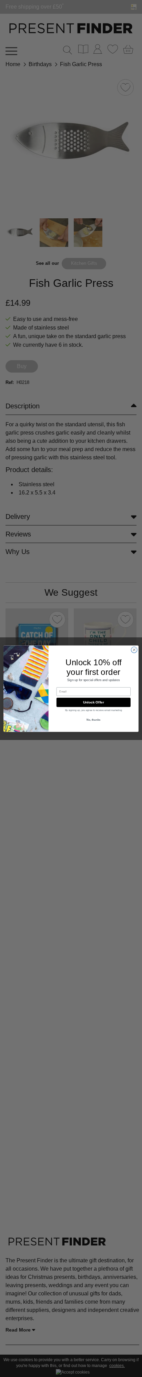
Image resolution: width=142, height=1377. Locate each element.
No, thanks (94, 719)
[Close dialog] (134, 650)
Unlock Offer (93, 702)
